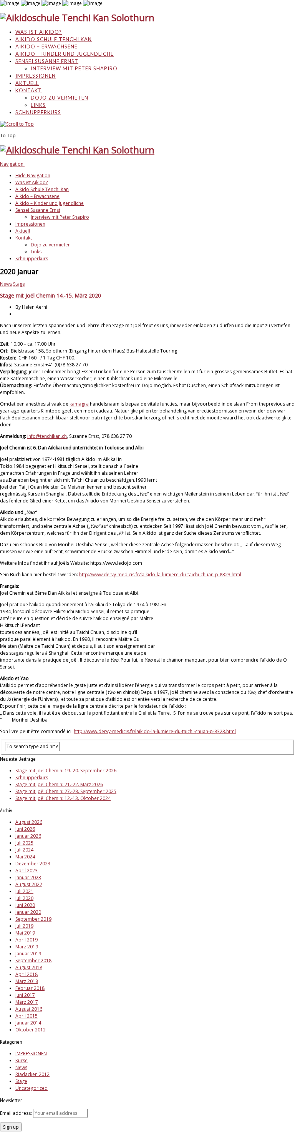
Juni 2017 (25, 995)
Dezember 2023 (32, 863)
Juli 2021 (24, 891)
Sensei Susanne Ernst (46, 61)
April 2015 (26, 1016)
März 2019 (26, 946)
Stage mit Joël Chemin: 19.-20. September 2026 (65, 770)
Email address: (16, 1113)
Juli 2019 (24, 926)
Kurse (21, 1060)
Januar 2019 (28, 953)
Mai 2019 (25, 933)
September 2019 (33, 919)
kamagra (79, 404)
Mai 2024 (25, 856)
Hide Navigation (32, 175)
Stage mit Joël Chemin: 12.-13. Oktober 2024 (63, 798)
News (6, 284)
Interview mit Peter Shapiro (74, 68)
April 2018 (26, 974)
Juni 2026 (25, 829)
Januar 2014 (28, 1023)
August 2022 (28, 884)
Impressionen (35, 76)
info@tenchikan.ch (47, 436)
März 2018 (26, 981)
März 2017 (26, 1002)
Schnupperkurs (38, 112)
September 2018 (33, 960)
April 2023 (26, 870)
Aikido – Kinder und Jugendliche (64, 54)
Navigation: (12, 164)
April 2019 (26, 939)
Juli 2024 (24, 850)
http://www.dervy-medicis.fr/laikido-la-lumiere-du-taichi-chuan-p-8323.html (160, 574)
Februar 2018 (30, 988)
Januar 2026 (28, 836)
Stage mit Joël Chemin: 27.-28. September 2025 (65, 791)
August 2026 (28, 822)
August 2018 (28, 967)
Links (38, 105)
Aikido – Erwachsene (46, 46)
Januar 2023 (28, 877)
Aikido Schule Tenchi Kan (53, 39)
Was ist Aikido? (38, 32)
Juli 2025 (24, 843)
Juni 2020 (25, 905)
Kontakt (28, 90)
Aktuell (27, 83)
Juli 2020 (24, 898)
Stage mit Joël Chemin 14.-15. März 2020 (50, 295)
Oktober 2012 (30, 1029)
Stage (19, 284)
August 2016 (28, 1009)
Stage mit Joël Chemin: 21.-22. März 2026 (59, 784)
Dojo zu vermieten (59, 98)
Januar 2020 (28, 912)
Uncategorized (31, 1088)
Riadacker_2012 (32, 1074)
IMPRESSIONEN (31, 1053)
